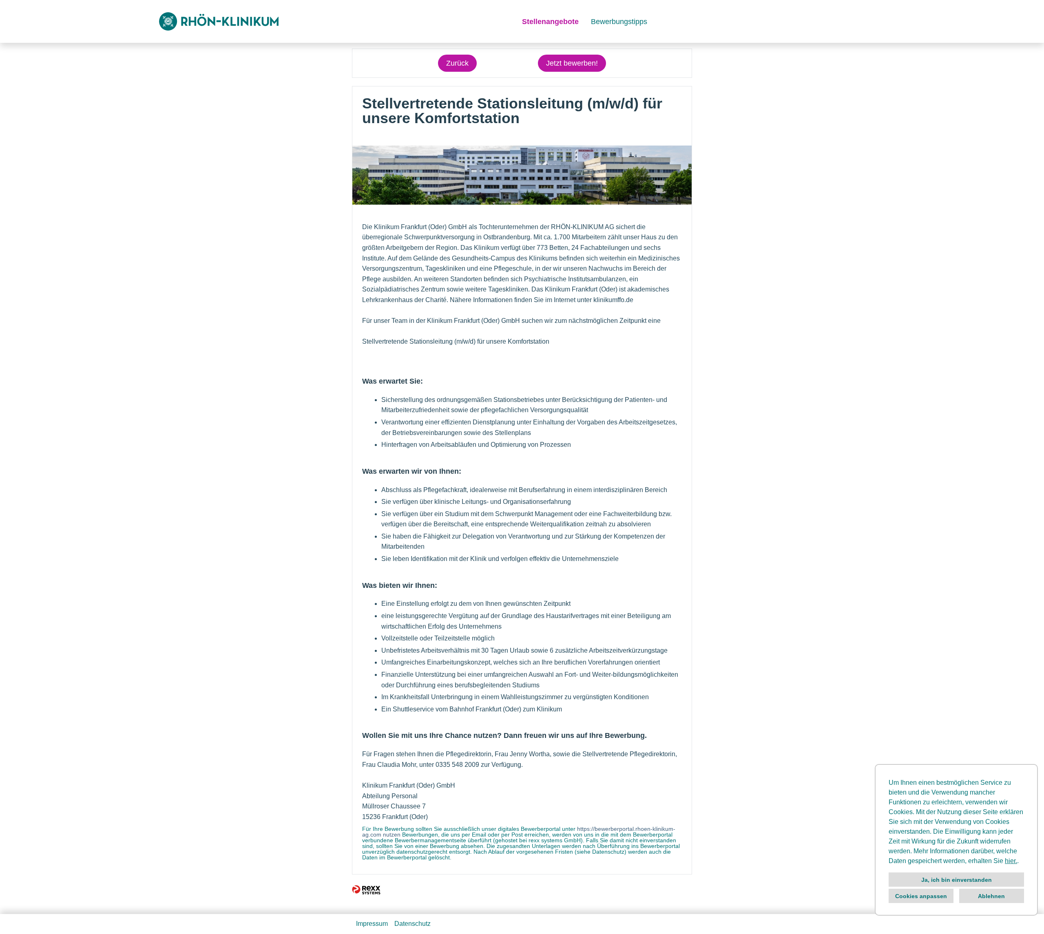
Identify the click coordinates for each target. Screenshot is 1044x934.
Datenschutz (412, 923)
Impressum (372, 923)
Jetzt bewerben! (572, 63)
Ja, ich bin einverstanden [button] (956, 880)
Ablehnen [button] (991, 896)
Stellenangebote (550, 22)
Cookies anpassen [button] (921, 896)
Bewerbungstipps (619, 22)
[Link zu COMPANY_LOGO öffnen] (219, 21)
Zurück (457, 63)
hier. (1011, 860)
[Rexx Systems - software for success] (366, 890)
